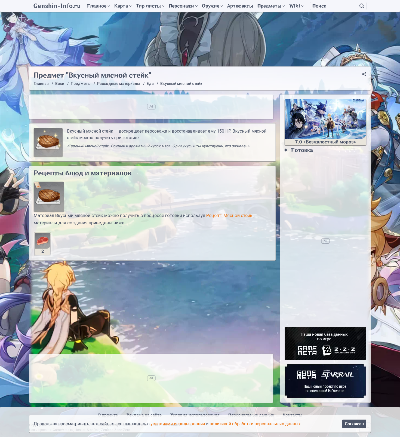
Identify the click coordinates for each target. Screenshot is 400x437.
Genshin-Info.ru (57, 6)
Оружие (210, 6)
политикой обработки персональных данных (255, 423)
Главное (96, 6)
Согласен (354, 423)
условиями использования (177, 423)
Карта (121, 6)
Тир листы (148, 6)
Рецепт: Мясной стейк (229, 215)
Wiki (294, 6)
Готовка (302, 150)
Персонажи (181, 6)
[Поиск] (362, 6)
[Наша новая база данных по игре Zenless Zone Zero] (325, 343)
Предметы (269, 6)
